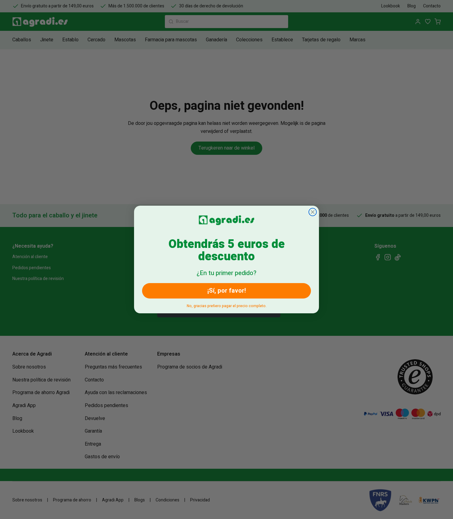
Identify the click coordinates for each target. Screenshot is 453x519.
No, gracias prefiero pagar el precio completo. (227, 305)
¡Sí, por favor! (226, 290)
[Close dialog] (312, 212)
